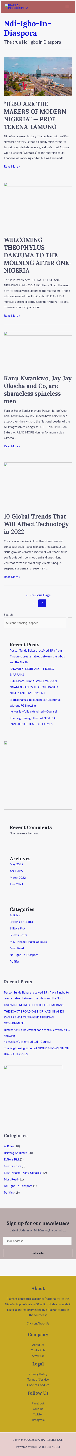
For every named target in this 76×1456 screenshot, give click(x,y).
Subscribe (38, 1253)
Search (8, 614)
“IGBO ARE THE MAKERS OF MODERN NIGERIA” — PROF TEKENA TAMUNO (35, 115)
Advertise (38, 1355)
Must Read (17, 948)
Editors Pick (17, 928)
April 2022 (17, 871)
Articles (15, 915)
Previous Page (38, 595)
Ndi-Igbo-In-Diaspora (24, 954)
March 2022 (18, 877)
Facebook (38, 1403)
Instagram (38, 1420)
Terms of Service (38, 1379)
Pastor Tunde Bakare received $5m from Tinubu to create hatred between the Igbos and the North (37, 656)
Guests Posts (18, 935)
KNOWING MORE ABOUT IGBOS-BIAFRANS (34, 1005)
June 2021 (16, 884)
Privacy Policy (38, 1374)
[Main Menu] (67, 7)
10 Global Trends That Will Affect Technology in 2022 (36, 524)
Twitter (38, 1414)
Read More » (12, 166)
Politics (15, 961)
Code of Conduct (38, 1385)
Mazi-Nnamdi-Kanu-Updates (28, 941)
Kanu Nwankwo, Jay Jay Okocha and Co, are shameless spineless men (38, 389)
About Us (38, 1344)
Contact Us (38, 1350)
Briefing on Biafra (21, 921)
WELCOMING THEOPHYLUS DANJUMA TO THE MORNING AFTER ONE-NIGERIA (38, 255)
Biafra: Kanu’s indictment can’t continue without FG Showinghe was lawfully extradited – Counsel (35, 705)
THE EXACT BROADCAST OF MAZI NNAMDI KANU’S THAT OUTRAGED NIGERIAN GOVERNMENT (34, 687)
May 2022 (16, 864)
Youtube (38, 1409)
